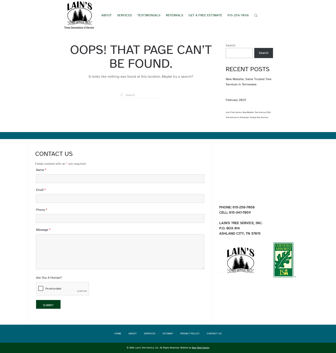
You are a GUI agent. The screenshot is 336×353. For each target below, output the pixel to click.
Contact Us (214, 333)
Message (43, 230)
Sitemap (168, 333)
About (132, 333)
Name (41, 170)
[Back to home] (79, 15)
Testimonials (149, 15)
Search (230, 45)
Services (149, 333)
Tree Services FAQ (262, 112)
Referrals (174, 15)
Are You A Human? (49, 278)
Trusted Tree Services (259, 117)
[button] (256, 15)
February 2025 (236, 100)
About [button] (106, 15)
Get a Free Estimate (205, 15)
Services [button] (124, 15)
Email (41, 190)
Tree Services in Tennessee (237, 117)
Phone (41, 210)
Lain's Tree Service (234, 112)
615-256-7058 (238, 15)
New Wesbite (248, 112)
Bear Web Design (200, 347)
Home (117, 333)
